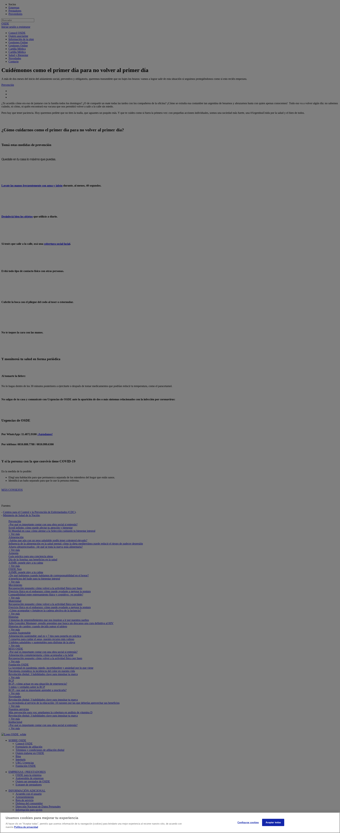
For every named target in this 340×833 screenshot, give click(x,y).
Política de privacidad (26, 827)
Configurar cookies (248, 822)
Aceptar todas (273, 822)
